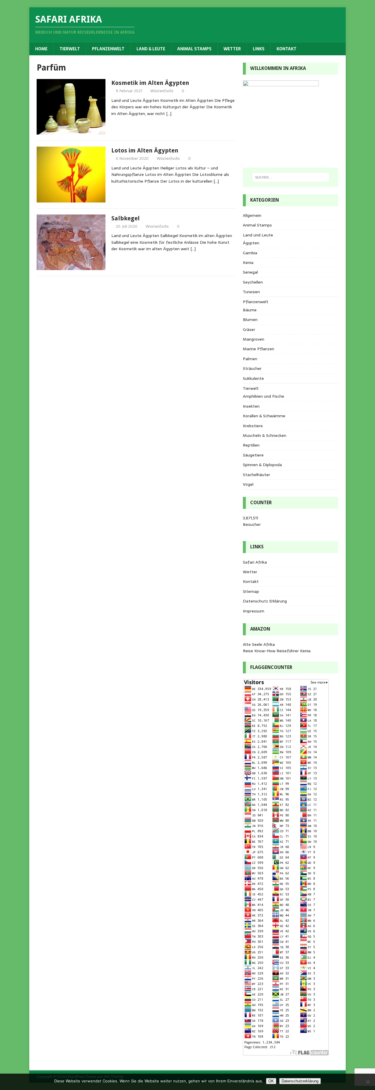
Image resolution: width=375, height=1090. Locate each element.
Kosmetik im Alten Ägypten (150, 82)
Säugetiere (253, 455)
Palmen (250, 359)
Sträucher (252, 368)
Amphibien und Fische (263, 396)
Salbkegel (125, 218)
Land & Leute (151, 49)
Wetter (232, 49)
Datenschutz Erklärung (265, 601)
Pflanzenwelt (108, 49)
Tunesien (251, 292)
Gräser (249, 329)
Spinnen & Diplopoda (262, 464)
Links (259, 49)
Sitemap (251, 591)
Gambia (250, 253)
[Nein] (368, 1082)
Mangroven (253, 339)
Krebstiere (253, 426)
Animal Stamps (194, 49)
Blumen (250, 319)
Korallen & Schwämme (264, 416)
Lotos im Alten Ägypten (144, 150)
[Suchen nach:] (291, 177)
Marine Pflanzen (258, 349)
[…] (168, 113)
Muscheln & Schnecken (264, 435)
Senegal (250, 272)
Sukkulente (253, 378)
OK (271, 1081)
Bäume (250, 310)
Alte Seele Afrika (259, 644)
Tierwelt (69, 49)
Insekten (251, 406)
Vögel (248, 484)
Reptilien (251, 445)
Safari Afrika (255, 562)
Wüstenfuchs (161, 91)
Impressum (253, 611)
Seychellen (253, 282)
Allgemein (252, 215)
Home (41, 49)
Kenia (248, 262)
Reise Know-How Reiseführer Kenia (277, 651)
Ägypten (251, 243)
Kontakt (286, 49)
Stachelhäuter (256, 474)
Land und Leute (258, 235)
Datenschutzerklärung (300, 1081)
